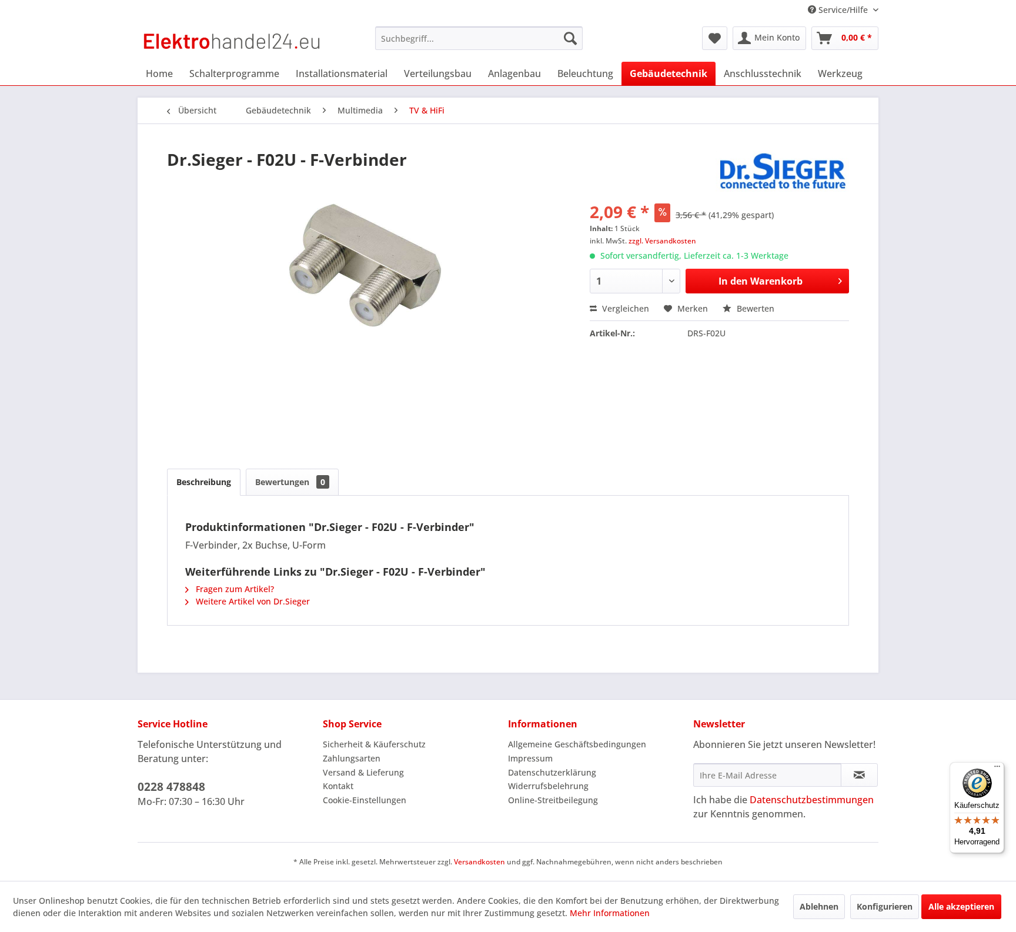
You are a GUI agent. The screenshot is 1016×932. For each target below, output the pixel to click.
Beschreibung (203, 481)
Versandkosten (479, 862)
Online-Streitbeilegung (553, 800)
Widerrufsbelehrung (548, 785)
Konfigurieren (885, 906)
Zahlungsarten (351, 758)
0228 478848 (171, 786)
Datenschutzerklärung (552, 772)
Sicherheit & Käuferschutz (374, 744)
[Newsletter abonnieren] (859, 775)
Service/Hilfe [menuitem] (843, 9)
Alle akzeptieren (961, 906)
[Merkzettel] (714, 38)
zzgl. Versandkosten (662, 241)
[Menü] (997, 769)
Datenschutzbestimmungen (812, 799)
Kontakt (338, 785)
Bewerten (754, 308)
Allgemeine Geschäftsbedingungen (577, 744)
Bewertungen (290, 481)
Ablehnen (819, 906)
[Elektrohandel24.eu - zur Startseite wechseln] (231, 41)
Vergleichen (624, 308)
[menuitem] (479, 38)
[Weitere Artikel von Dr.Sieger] (783, 171)
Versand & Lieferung (363, 772)
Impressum (530, 758)
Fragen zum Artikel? (233, 588)
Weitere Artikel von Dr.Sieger (251, 601)
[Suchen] (570, 38)
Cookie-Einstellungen (364, 800)
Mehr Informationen (610, 912)
